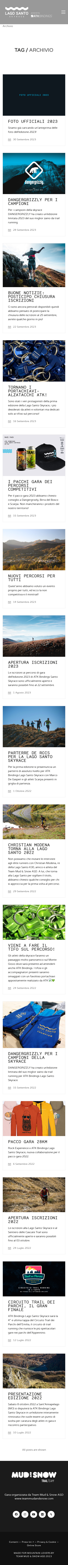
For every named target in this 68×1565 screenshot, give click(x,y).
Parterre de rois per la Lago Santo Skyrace (30, 756)
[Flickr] (42, 1514)
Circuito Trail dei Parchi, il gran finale (31, 1306)
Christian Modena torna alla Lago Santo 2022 (29, 848)
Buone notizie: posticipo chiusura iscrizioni (31, 296)
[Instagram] (24, 1514)
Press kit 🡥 (28, 1542)
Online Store (34, 1545)
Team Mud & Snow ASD (30, 1556)
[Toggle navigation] (63, 12)
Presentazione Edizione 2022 (25, 1396)
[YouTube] (33, 1514)
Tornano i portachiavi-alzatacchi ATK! (27, 391)
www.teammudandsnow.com (34, 1498)
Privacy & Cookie (46, 1542)
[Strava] (51, 1514)
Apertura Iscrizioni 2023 (33, 664)
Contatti (13, 1542)
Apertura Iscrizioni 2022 (33, 1220)
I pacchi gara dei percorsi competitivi (30, 485)
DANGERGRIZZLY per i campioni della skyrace (33, 1057)
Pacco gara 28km (27, 1142)
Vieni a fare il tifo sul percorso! (31, 947)
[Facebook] (16, 1514)
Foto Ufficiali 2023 (33, 121)
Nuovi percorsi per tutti (31, 578)
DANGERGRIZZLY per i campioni (33, 201)
